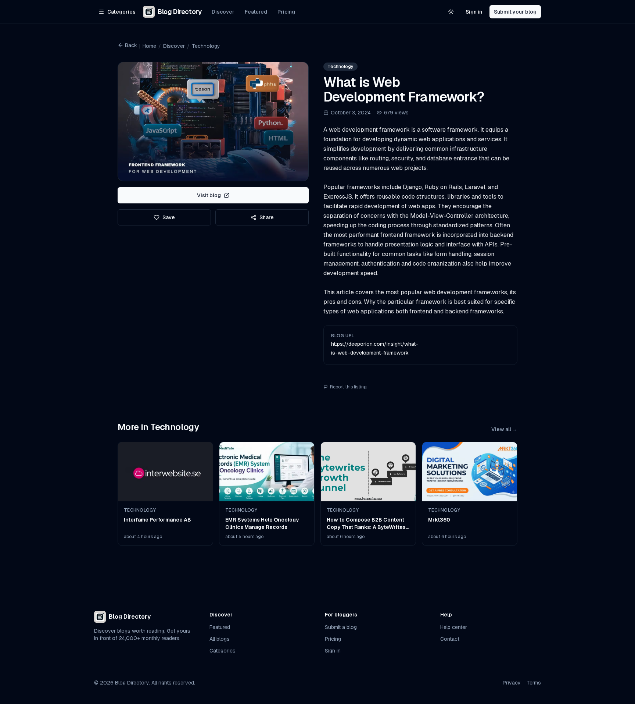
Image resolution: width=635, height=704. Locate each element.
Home (149, 46)
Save (168, 217)
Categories (222, 650)
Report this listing (348, 387)
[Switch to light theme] (451, 11)
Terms (534, 682)
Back (131, 45)
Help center (453, 627)
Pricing (286, 11)
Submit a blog (341, 627)
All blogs (219, 639)
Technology (206, 46)
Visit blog (209, 195)
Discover (223, 11)
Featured (256, 11)
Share (266, 217)
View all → (504, 429)
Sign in (474, 11)
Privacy (512, 682)
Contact (449, 639)
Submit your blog (515, 11)
